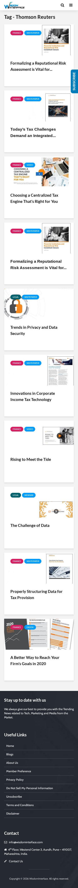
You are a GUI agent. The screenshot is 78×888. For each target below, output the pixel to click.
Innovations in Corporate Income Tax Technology (32, 396)
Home (10, 746)
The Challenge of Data (30, 525)
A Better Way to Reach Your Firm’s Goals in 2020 (34, 660)
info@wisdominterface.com (26, 842)
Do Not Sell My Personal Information (29, 788)
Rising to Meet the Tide (30, 459)
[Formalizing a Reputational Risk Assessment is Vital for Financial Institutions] (39, 39)
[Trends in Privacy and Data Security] (39, 304)
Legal (16, 297)
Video (30, 165)
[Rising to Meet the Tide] (39, 436)
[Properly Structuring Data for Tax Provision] (39, 568)
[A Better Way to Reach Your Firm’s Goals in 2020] (39, 634)
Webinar (28, 495)
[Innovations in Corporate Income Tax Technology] (39, 370)
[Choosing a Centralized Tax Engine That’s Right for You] (39, 172)
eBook (30, 627)
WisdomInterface (38, 878)
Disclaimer (12, 813)
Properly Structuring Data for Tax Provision (36, 594)
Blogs (9, 754)
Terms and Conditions (20, 805)
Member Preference (18, 771)
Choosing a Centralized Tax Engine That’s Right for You (34, 198)
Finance (17, 33)
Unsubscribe (14, 796)
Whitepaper (33, 33)
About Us (12, 763)
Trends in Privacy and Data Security (33, 330)
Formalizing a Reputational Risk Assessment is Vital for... (38, 66)
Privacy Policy (15, 780)
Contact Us (16, 861)
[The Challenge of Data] (39, 502)
